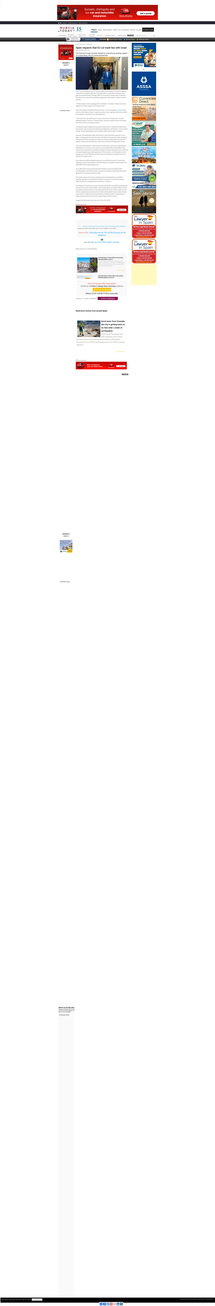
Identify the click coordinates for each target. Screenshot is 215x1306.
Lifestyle (99, 35)
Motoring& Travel (92, 35)
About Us (203, 1299)
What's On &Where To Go (82, 35)
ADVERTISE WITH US (73, 23)
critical (119, 110)
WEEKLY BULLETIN (83, 23)
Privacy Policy (193, 1299)
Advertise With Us (210, 1299)
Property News (110, 35)
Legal (198, 1299)
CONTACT (64, 23)
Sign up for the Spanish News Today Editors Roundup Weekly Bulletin (104, 226)
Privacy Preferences (37, 1299)
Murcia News (63, 35)
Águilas (100, 30)
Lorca (119, 30)
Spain (77, 91)
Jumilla (115, 30)
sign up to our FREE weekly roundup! (105, 242)
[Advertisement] (144, 274)
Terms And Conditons (184, 1299)
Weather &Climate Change (72, 35)
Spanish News (122, 35)
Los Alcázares (125, 30)
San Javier (139, 30)
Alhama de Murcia (107, 30)
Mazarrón (132, 30)
